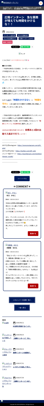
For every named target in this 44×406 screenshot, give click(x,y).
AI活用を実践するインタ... (22, 326)
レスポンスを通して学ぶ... (22, 367)
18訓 (8, 100)
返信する (33, 233)
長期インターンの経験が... (22, 352)
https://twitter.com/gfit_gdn (26, 151)
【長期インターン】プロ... (22, 338)
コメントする (22, 178)
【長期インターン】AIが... (22, 381)
